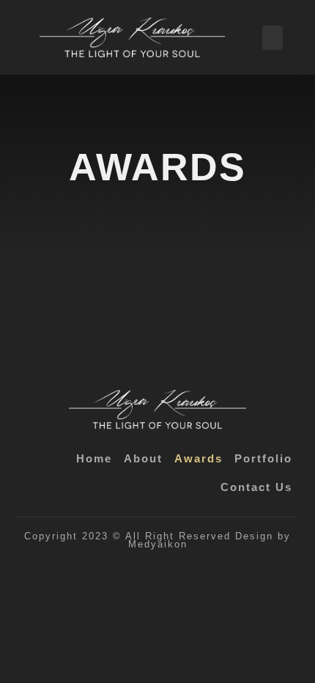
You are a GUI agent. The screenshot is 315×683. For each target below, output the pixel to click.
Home (94, 458)
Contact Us (256, 487)
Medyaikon (158, 544)
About (143, 458)
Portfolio (263, 458)
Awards (198, 458)
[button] (272, 38)
